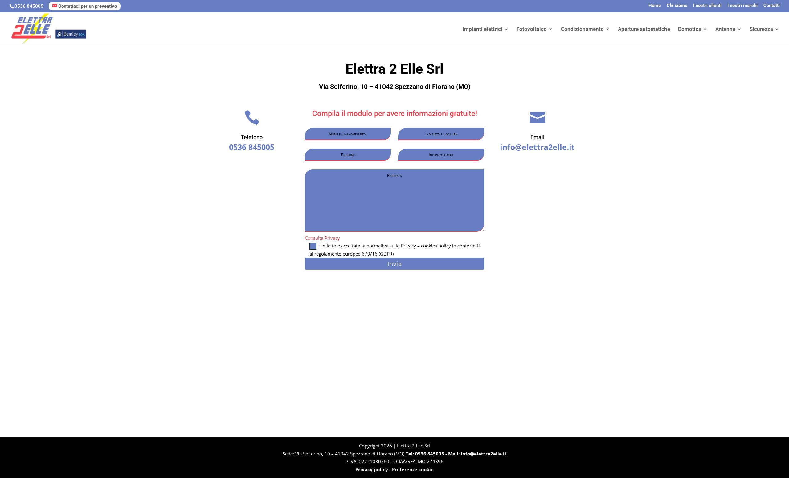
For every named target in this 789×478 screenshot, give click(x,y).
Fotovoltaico (532, 29)
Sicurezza (761, 29)
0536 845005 (28, 6)
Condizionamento (582, 29)
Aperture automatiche (644, 29)
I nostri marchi (742, 5)
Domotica (689, 29)
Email (537, 137)
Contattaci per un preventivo (87, 6)
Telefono (252, 137)
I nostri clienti (707, 5)
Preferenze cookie (413, 469)
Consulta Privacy (322, 238)
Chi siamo (677, 5)
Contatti (771, 5)
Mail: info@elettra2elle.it (477, 454)
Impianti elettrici (482, 29)
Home (654, 5)
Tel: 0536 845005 (425, 454)
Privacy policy (371, 469)
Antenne (725, 29)
